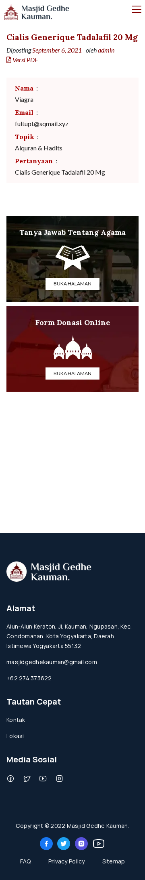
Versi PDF (24, 59)
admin (106, 50)
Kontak (15, 720)
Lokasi (15, 736)
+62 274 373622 (29, 678)
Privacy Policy (66, 861)
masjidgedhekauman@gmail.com (51, 662)
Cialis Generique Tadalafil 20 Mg (72, 37)
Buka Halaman (72, 284)
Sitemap (113, 861)
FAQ (25, 861)
